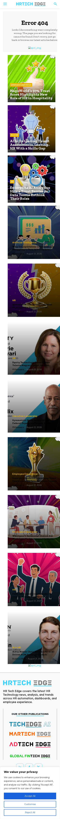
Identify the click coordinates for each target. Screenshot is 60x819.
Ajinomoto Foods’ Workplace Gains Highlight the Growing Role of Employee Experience (32, 306)
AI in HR (14, 135)
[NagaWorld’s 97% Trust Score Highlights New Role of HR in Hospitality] (31, 78)
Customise (30, 804)
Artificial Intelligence (24, 242)
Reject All (30, 812)
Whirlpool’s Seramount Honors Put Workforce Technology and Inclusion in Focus (33, 538)
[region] (30, 793)
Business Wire (18, 658)
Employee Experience (21, 84)
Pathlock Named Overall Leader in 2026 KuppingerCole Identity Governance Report (32, 595)
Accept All (30, 796)
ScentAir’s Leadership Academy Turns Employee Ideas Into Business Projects (34, 480)
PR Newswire (18, 253)
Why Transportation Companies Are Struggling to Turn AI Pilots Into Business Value (33, 248)
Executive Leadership (24, 416)
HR (12, 181)
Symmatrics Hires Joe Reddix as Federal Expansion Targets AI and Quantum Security (31, 422)
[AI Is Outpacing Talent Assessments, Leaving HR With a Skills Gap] (31, 128)
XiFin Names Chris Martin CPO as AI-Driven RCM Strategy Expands (33, 653)
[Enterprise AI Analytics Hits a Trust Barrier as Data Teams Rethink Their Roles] (31, 179)
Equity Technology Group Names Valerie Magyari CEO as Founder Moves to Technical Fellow (31, 364)
